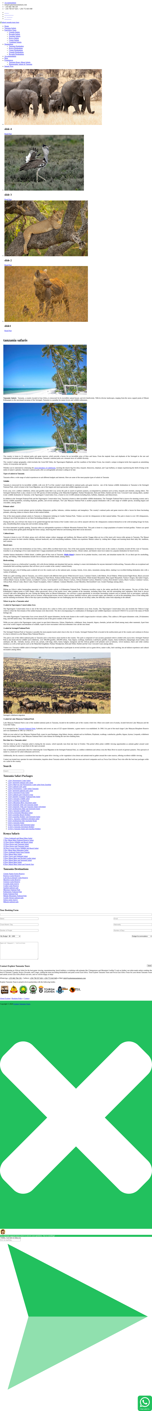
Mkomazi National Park (11, 890)
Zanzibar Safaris (14, 36)
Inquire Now (8, 66)
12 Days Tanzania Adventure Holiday (21, 827)
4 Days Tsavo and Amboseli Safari (15, 856)
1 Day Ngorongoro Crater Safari (19, 781)
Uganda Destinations (16, 52)
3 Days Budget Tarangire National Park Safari (24, 797)
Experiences (8, 60)
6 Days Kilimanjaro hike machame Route (22, 821)
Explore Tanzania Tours (21, 1004)
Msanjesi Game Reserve (11, 880)
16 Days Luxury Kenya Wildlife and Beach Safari (21, 848)
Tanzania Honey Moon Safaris (19, 62)
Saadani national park (10, 888)
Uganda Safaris (14, 32)
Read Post (8, 134)
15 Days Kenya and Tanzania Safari (16, 846)
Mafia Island (69, 555)
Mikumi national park (10, 902)
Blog (6, 58)
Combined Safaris (15, 42)
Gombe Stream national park (13, 898)
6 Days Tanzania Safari (16, 823)
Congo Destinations (16, 50)
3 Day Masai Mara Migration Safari (15, 850)
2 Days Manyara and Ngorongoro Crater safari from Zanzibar (29, 785)
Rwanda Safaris (14, 34)
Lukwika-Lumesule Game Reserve (15, 878)
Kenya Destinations (16, 48)
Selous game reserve (10, 900)
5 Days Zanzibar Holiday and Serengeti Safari (24, 817)
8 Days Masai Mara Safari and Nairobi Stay (18, 864)
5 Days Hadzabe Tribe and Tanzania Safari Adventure (27, 807)
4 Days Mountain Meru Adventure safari (22, 803)
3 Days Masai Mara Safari (12, 854)
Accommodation (10, 3)
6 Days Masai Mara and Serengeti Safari (17, 860)
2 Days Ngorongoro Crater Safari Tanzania (23, 789)
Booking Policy (17, 998)
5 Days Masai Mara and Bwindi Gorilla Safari (19, 858)
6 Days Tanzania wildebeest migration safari (23, 819)
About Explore (5, 998)
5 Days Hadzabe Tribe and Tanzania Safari (23, 805)
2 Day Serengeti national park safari (20, 783)
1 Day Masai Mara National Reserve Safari (18, 840)
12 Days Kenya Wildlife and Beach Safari (18, 842)
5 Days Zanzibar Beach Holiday (19, 815)
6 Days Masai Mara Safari (12, 862)
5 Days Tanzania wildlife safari (19, 811)
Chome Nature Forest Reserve (14, 874)
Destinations (8, 44)
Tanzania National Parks (27, 728)
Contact (26, 998)
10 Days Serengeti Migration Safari (20, 813)
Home (6, 26)
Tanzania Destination (16, 46)
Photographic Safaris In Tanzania (20, 64)
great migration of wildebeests (45, 468)
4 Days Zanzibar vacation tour (18, 801)
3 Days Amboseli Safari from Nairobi (16, 852)
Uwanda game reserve (11, 884)
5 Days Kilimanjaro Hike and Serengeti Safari (24, 809)
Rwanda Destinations (16, 54)
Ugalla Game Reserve (11, 886)
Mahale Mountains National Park (15, 896)
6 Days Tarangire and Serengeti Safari (21, 825)
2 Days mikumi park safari (17, 787)
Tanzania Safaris (10, 28)
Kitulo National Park (10, 894)
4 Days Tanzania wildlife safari (19, 799)
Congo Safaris (14, 40)
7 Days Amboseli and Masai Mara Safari (17, 838)
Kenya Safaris (14, 38)
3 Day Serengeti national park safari (20, 791)
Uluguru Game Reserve (11, 882)
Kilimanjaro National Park (12, 892)
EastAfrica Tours (10, 30)
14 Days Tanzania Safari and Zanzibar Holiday (24, 829)
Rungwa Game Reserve (11, 876)
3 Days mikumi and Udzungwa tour (20, 795)
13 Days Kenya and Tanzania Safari (16, 844)
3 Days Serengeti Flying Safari (18, 793)
